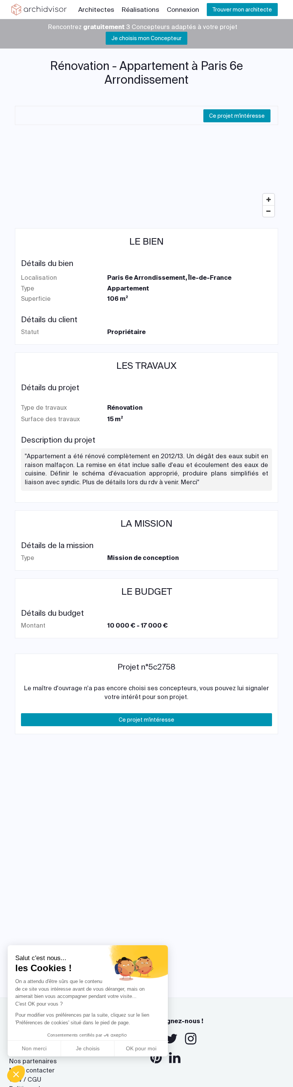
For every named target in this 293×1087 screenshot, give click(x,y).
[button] (16, 1074)
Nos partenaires (33, 1061)
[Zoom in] (268, 199)
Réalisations (140, 9)
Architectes (96, 9)
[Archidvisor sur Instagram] (190, 1039)
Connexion (183, 9)
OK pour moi (141, 1048)
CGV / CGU (25, 1080)
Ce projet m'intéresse (237, 115)
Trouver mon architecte (242, 9)
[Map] (146, 163)
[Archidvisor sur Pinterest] (156, 1058)
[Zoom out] (268, 211)
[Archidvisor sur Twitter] (171, 1039)
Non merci (34, 1048)
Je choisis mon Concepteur (146, 38)
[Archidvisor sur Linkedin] (174, 1058)
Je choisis (88, 1048)
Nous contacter (32, 1070)
